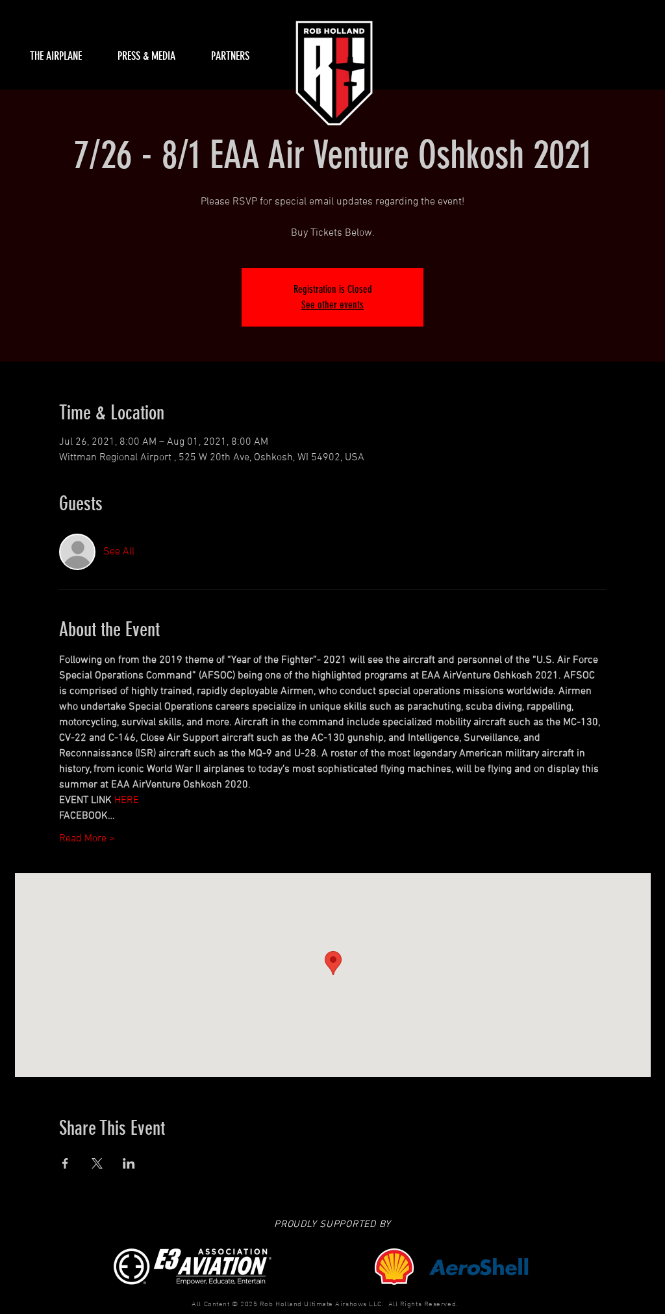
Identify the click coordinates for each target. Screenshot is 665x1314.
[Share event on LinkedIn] (129, 1163)
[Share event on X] (97, 1163)
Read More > (87, 838)
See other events (332, 305)
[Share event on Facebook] (65, 1163)
